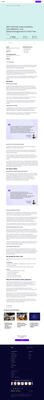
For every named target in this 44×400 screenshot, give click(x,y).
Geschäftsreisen (13, 353)
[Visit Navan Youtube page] (15, 388)
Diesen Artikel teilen (9, 305)
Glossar (30, 356)
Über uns (12, 363)
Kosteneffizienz (13, 358)
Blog (29, 353)
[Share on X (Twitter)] (6, 307)
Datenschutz (12, 372)
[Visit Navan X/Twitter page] (11, 388)
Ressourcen (11, 5)
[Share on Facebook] (8, 307)
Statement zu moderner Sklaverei (15, 377)
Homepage (7, 5)
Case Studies (15, 5)
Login (42, 1)
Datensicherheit (13, 374)
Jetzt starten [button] (38, 1)
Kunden (30, 358)
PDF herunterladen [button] (10, 62)
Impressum (12, 375)
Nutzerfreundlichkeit (13, 356)
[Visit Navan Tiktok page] (20, 388)
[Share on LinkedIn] (10, 307)
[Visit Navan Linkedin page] (13, 388)
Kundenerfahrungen (13, 365)
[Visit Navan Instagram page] (22, 388)
